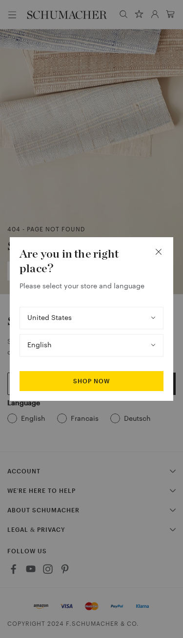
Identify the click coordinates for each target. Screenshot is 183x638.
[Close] (158, 252)
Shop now (91, 381)
